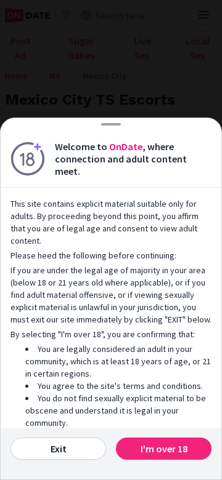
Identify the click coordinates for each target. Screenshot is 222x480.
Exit (59, 448)
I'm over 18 (164, 448)
